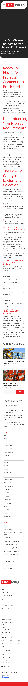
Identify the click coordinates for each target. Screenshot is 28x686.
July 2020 (6, 506)
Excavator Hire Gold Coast (11, 544)
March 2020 (7, 513)
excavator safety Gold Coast (11, 548)
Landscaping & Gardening (8, 635)
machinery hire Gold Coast (11, 554)
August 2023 (7, 489)
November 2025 (8, 449)
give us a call (10, 334)
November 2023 (8, 479)
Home (3, 589)
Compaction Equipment (8, 632)
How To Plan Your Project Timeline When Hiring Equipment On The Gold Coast (14, 424)
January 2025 (7, 459)
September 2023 (8, 486)
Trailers (3, 627)
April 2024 (6, 469)
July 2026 (6, 435)
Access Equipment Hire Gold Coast (13, 529)
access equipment (15, 96)
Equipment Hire (8, 537)
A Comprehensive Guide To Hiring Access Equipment (12, 384)
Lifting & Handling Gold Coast (12, 551)
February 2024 (7, 472)
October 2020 (7, 503)
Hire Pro (6, 316)
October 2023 (7, 483)
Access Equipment (8, 53)
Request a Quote (7, 606)
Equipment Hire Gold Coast (11, 541)
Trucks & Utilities (5, 630)
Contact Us (5, 609)
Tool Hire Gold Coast (9, 561)
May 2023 (6, 496)
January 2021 (7, 499)
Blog (3, 602)
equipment (16, 146)
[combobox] (10, 392)
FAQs (3, 599)
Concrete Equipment (7, 622)
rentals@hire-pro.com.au (9, 660)
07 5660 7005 (6, 657)
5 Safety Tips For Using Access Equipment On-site (13, 362)
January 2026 (7, 442)
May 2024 (6, 466)
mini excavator (8, 558)
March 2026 (7, 438)
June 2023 (6, 493)
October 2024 (7, 462)
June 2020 (6, 510)
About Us (5, 592)
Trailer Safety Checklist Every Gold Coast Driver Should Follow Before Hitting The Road (13, 417)
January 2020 (7, 516)
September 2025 (8, 452)
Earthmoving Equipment (8, 624)
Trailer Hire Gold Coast (10, 568)
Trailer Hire (6, 565)
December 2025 (8, 445)
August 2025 (7, 455)
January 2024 (7, 476)
